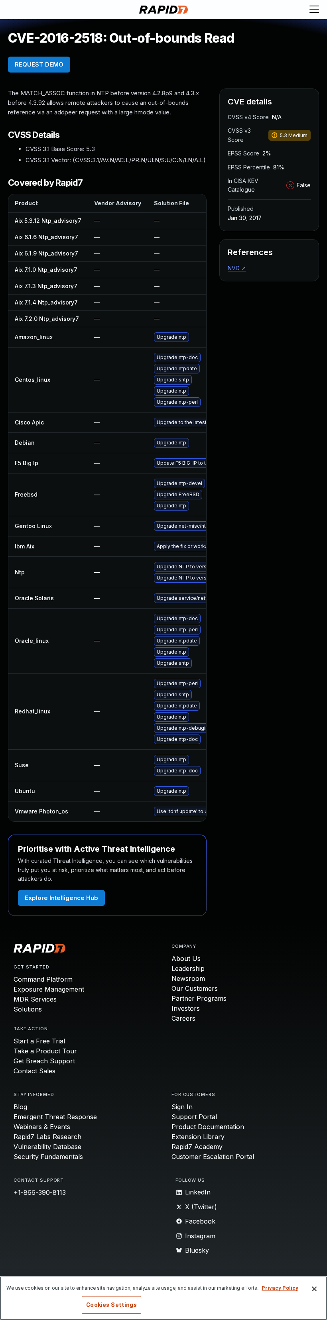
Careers (183, 1018)
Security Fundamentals (48, 1157)
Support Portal (194, 1117)
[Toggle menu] (314, 9)
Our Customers (194, 988)
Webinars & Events (42, 1127)
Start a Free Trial (39, 1041)
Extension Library (198, 1137)
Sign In (182, 1107)
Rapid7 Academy (197, 1147)
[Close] (314, 1289)
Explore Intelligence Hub (61, 898)
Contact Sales (34, 1071)
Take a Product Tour (45, 1051)
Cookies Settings (111, 1304)
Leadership (188, 968)
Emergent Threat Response (55, 1117)
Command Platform (43, 979)
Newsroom (188, 978)
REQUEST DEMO (39, 64)
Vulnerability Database (47, 1147)
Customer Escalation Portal (212, 1157)
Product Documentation (207, 1127)
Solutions (28, 1009)
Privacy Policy (280, 1288)
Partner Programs (199, 998)
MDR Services (35, 999)
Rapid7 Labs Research (47, 1137)
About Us (186, 958)
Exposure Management (49, 989)
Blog (20, 1107)
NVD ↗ (237, 268)
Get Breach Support (44, 1061)
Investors (185, 1008)
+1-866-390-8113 (40, 1192)
